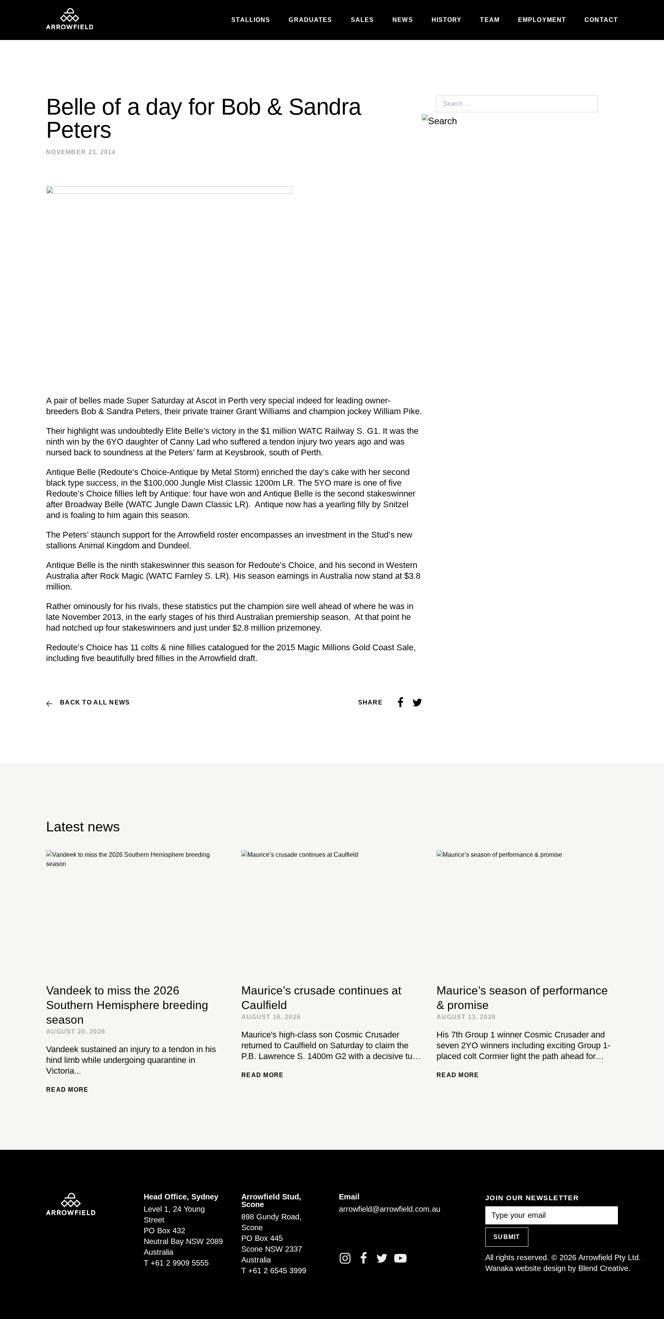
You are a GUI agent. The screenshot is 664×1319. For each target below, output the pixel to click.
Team (489, 20)
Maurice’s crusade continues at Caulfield (321, 997)
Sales (362, 20)
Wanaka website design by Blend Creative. (558, 1268)
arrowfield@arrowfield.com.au (389, 1209)
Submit (506, 1237)
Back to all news (95, 702)
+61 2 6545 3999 (277, 1270)
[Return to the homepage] (69, 19)
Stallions (250, 20)
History (447, 20)
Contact (601, 20)
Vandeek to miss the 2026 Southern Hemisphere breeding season (127, 1005)
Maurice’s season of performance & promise (522, 997)
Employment (542, 20)
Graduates (310, 20)
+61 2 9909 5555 (180, 1263)
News (402, 20)
